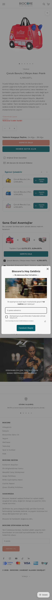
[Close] (48, 269)
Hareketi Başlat (26, 328)
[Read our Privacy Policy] (45, 321)
